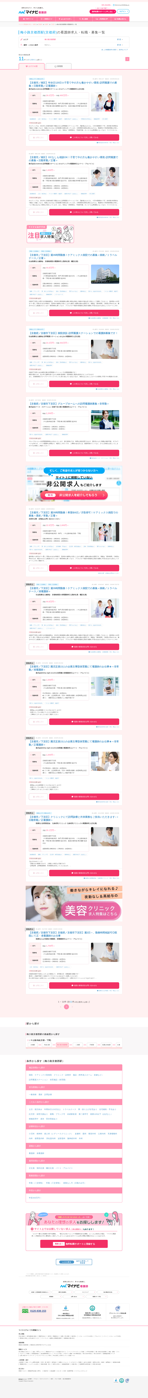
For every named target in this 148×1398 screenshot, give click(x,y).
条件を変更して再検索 (75, 1262)
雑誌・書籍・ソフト (114, 1351)
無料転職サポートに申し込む (102, 11)
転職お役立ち (121, 19)
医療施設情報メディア (109, 1353)
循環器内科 (39, 1138)
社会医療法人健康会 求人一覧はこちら (108, 389)
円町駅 (92, 1045)
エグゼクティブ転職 (76, 1362)
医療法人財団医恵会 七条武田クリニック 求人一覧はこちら (102, 878)
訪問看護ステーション (38, 1080)
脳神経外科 (72, 1138)
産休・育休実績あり (49, 1119)
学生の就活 (22, 1336)
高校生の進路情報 (23, 1345)
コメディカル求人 (34, 1364)
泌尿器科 (61, 1138)
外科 (81, 1138)
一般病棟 (33, 1095)
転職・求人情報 (65, 1336)
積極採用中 (33, 1119)
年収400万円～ (35, 1198)
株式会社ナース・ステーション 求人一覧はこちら (105, 458)
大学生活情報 (90, 1351)
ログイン (123, 11)
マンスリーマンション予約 (43, 1355)
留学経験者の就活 (31, 1336)
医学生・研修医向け (53, 1336)
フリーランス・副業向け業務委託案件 (51, 1338)
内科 (31, 1138)
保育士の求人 (56, 1364)
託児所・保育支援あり (38, 1114)
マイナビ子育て (58, 1353)
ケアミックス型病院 (43, 1075)
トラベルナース (69, 1109)
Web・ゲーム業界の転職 (32, 1362)
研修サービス (22, 1371)
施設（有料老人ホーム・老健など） (88, 1075)
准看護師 (40, 1153)
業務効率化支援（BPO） (34, 1371)
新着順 (60, 66)
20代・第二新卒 (45, 1362)
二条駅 (78, 1045)
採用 (52, 1378)
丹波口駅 (47, 1045)
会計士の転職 (87, 1362)
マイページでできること (122, 5)
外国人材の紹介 (97, 1364)
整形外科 (92, 1134)
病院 (31, 1075)
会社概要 (30, 1378)
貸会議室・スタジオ (55, 1371)
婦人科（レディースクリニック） (58, 1134)
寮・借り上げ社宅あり (87, 1109)
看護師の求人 (23, 1364)
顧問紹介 (108, 1362)
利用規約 (51, 1296)
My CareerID (97, 1353)
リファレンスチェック (81, 1371)
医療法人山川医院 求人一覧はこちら (109, 990)
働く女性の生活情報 (101, 1351)
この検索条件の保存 (110, 49)
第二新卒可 (83, 1114)
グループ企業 (58, 1378)
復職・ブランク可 (57, 1114)
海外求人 (73, 1336)
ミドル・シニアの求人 (115, 1336)
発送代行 (45, 1371)
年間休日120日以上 (52, 1109)
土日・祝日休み (35, 1109)
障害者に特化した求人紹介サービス (29, 1338)
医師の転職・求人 (46, 1364)
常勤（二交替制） (36, 1183)
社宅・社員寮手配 (68, 1371)
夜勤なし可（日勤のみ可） (74, 1183)
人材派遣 (21, 1362)
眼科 (84, 1134)
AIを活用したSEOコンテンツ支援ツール (64, 1355)
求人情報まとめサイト (25, 1351)
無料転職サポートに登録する (75, 1244)
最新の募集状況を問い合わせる (85, 647)
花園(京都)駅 (106, 1045)
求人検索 (85, 19)
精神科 (39, 1134)
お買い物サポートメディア (27, 1355)
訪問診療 (48, 1095)
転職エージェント (63, 1362)
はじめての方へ (66, 19)
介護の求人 (74, 1364)
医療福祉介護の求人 (69, 1338)
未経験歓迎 (72, 1114)
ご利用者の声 (103, 19)
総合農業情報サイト (46, 1353)
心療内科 (102, 1134)
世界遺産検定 (35, 1353)
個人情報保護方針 (67, 1378)
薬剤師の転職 (116, 1362)
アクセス (36, 1378)
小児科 (32, 1134)
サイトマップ (85, 1292)
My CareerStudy (87, 1353)
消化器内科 (51, 1138)
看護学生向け (42, 1336)
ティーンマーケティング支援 (76, 1351)
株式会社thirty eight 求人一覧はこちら (108, 727)
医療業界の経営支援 (85, 1364)
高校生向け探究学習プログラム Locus (40, 1345)
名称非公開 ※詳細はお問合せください (108, 573)
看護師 (32, 1153)
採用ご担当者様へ (106, 5)
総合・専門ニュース (38, 1351)
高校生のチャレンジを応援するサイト (56, 1351)
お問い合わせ (74, 1296)
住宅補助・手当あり (107, 1109)
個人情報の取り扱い (108, 1292)
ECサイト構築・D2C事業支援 (72, 1353)
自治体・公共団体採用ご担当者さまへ (39, 1292)
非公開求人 (32, 60)
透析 (40, 1095)
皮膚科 (78, 1134)
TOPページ (29, 19)
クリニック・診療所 (62, 1075)
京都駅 (33, 1045)
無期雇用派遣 (65, 1364)
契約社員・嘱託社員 (45, 1168)
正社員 (32, 1168)
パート (105, 1336)
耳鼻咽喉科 (112, 1134)
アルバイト (98, 1336)
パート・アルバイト (64, 1168)
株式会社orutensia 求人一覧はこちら (108, 142)
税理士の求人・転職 (98, 1362)
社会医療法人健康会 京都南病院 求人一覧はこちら (104, 318)
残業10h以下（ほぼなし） (101, 1114)
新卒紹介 (54, 1362)
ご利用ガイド (47, 19)
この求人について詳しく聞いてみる (85, 137)
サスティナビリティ (44, 1378)
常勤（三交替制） (53, 1183)
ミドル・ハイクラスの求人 (85, 1336)
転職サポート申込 (97, 1296)
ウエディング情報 (24, 1353)
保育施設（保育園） (58, 1080)
